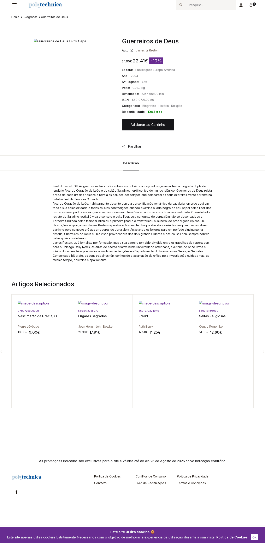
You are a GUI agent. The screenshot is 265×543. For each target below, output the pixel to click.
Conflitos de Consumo (151, 476)
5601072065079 (42, 310)
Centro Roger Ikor (165, 326)
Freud (96, 316)
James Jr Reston (147, 50)
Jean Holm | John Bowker (49, 326)
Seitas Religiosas (166, 316)
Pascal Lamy (221, 326)
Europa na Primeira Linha (232, 316)
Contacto (100, 483)
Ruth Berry (99, 326)
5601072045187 (223, 310)
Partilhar (134, 146)
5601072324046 (102, 310)
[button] (14, 5)
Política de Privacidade (192, 476)
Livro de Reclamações (151, 483)
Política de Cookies (232, 537)
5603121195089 (162, 310)
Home (15, 17)
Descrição (131, 163)
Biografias (30, 17)
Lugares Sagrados (46, 316)
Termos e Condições (191, 483)
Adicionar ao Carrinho (147, 125)
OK (254, 537)
